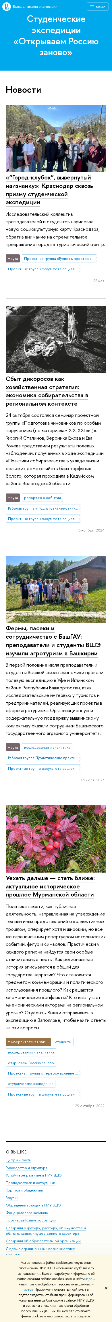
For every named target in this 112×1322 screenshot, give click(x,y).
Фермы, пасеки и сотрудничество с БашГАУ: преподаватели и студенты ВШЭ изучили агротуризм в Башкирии (53, 640)
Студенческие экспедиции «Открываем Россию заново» (56, 35)
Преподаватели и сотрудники (30, 1182)
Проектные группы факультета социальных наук (44, 268)
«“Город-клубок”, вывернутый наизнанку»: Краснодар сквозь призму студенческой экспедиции (49, 189)
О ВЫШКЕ (16, 1152)
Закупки (12, 1197)
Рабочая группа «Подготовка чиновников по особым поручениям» (44, 508)
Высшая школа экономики (35, 6)
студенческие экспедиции (30, 1083)
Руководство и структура (26, 1167)
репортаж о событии (42, 497)
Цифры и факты (18, 1160)
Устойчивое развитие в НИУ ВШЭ (34, 1175)
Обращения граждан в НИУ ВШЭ (33, 1205)
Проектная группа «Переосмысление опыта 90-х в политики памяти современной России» (44, 1073)
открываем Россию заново (31, 1062)
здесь (90, 1278)
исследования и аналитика (47, 747)
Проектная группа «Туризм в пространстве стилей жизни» (60, 258)
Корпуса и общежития (24, 1190)
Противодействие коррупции (31, 1220)
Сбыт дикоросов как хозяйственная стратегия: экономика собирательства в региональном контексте (47, 391)
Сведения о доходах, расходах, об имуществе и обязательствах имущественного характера (46, 1230)
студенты (63, 1041)
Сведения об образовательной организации (43, 1240)
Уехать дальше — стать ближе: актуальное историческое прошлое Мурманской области (50, 886)
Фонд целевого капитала (27, 1212)
